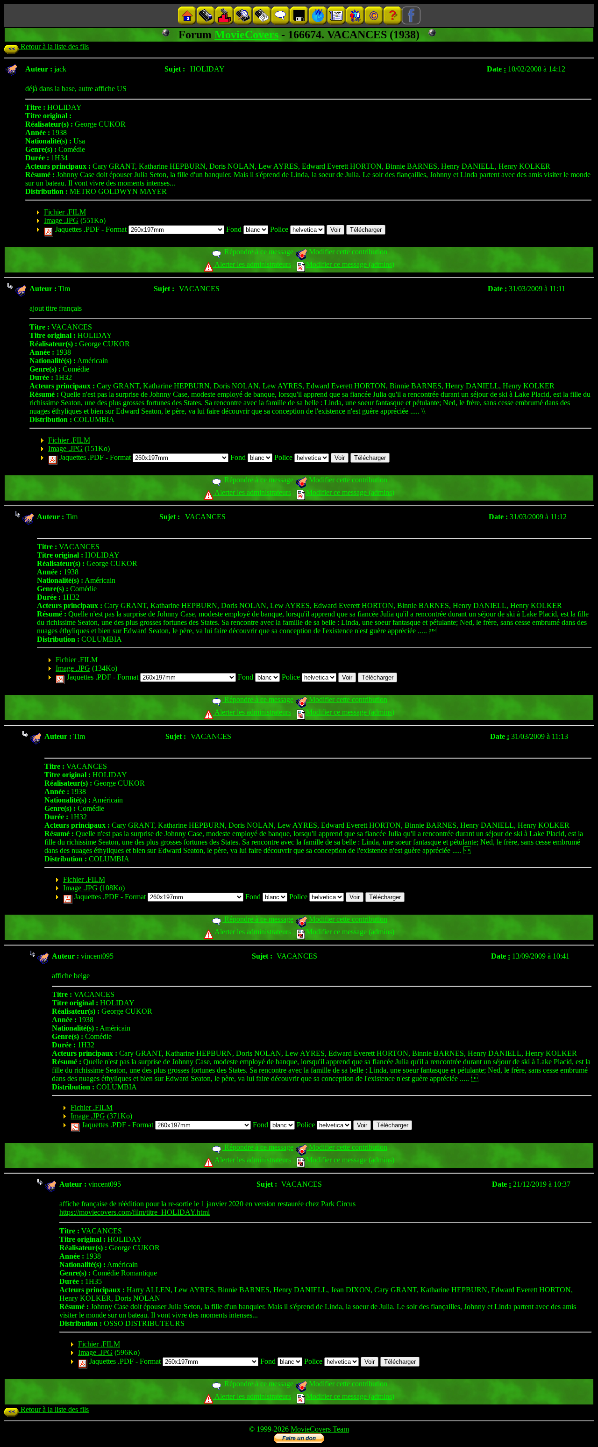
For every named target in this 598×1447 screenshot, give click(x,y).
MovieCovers (246, 35)
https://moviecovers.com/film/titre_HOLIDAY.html (134, 1212)
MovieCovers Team (320, 1429)
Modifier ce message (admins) (350, 264)
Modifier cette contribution (347, 252)
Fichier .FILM (65, 212)
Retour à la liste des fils (54, 46)
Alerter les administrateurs (252, 264)
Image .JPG (61, 220)
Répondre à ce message (257, 252)
